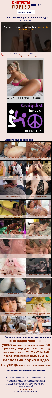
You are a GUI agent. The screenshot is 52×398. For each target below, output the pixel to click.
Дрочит (38, 56)
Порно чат (30, 12)
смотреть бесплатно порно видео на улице (25, 360)
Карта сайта (26, 390)
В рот (30, 56)
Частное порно (12, 56)
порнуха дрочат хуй (38, 345)
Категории (21, 12)
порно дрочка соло (21, 345)
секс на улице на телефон (13, 352)
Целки (22, 56)
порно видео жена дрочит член (35, 365)
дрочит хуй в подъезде (37, 348)
